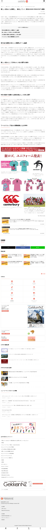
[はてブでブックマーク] (28, 393)
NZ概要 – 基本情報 (5, 333)
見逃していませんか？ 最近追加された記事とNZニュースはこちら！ (15, 440)
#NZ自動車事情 (4, 468)
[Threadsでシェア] (18, 393)
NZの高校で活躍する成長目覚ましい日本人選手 (11, 34)
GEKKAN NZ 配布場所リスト (6, 515)
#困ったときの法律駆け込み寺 (7, 451)
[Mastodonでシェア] (18, 390)
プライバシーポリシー (5, 517)
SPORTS (3, 240)
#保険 (2, 462)
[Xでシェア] (8, 390)
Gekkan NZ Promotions (5, 510)
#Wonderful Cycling (5, 475)
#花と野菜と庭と (4, 470)
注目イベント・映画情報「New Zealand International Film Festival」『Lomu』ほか (18, 400)
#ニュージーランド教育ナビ (7, 457)
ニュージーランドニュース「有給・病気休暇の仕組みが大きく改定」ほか (17, 405)
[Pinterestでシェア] (13, 396)
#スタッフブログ (4, 466)
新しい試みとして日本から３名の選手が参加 (11, 32)
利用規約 (3, 519)
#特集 (2, 442)
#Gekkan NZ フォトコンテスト (7, 477)
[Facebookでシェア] (8, 393)
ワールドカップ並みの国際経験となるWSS (10, 36)
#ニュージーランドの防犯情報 (7, 453)
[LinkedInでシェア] (23, 396)
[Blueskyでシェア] (28, 390)
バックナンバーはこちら (37, 483)
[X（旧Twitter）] (43, 273)
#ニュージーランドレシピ (6, 455)
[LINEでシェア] (38, 393)
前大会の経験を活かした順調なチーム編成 (10, 30)
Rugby (3, 242)
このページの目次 (21, 27)
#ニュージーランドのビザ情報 (7, 447)
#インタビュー (4, 464)
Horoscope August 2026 (7, 410)
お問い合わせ (3, 508)
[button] (44, 489)
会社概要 (3, 506)
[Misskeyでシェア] (38, 390)
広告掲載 (3, 513)
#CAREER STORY (4, 472)
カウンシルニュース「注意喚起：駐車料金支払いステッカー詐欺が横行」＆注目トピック (20, 414)
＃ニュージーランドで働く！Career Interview (10, 444)
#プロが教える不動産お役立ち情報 (8, 449)
